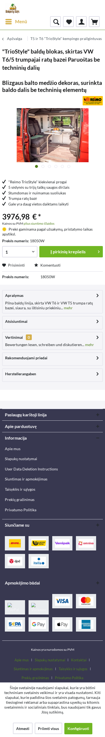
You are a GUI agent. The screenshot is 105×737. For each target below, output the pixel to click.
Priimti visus (48, 728)
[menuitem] (16, 21)
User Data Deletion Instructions (31, 469)
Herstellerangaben (20, 373)
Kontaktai (78, 660)
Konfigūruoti (78, 728)
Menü (21, 21)
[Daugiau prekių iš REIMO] (93, 100)
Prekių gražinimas (19, 499)
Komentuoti (50, 265)
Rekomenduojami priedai (26, 358)
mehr (68, 308)
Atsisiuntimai (16, 321)
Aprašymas (14, 295)
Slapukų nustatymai (21, 458)
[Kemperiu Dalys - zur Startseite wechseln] (12, 8)
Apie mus (12, 448)
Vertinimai (14, 337)
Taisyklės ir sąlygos (20, 489)
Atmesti (22, 728)
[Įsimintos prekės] (68, 21)
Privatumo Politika (20, 509)
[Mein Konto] (81, 21)
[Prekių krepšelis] (94, 21)
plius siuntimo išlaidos (39, 223)
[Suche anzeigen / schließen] (55, 21)
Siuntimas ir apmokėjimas (26, 479)
